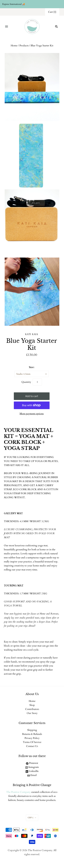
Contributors (32, 709)
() (52, 12)
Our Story (32, 713)
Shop (32, 705)
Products (24, 45)
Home (14, 45)
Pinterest (33, 763)
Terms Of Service (32, 742)
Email (33, 775)
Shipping (32, 730)
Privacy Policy (32, 738)
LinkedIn (33, 771)
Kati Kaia (31, 334)
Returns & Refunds (32, 734)
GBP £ (30, 817)
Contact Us (32, 746)
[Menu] (6, 26)
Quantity (26, 382)
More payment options (32, 413)
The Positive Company (18, 792)
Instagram (33, 767)
